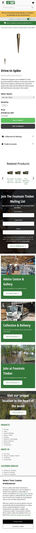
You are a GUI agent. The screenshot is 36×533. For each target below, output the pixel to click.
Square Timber (8, 435)
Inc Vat (33, 19)
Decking (6, 437)
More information (12, 336)
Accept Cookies (18, 521)
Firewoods (7, 443)
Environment (7, 459)
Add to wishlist (18, 126)
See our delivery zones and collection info (18, 23)
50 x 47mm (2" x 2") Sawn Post (10, 180)
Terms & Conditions (10, 474)
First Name (18, 211)
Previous (3, 178)
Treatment (7, 458)
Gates (5, 431)
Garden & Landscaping (10, 439)
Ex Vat (25, 19)
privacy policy (26, 241)
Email (18, 229)
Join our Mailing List (17, 246)
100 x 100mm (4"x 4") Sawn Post (26, 181)
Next (33, 178)
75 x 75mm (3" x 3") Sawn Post (18, 180)
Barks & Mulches (9, 441)
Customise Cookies (18, 526)
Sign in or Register (15, 19)
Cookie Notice (23, 493)
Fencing (6, 429)
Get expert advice (12, 293)
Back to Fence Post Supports (11, 75)
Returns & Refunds (9, 472)
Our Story (6, 454)
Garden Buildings (9, 433)
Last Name (18, 220)
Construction (7, 445)
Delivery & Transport (10, 470)
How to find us (17, 412)
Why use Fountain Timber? (12, 456)
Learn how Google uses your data (20, 515)
